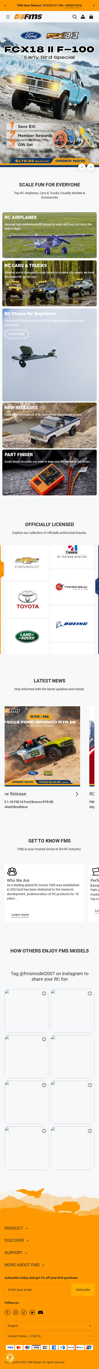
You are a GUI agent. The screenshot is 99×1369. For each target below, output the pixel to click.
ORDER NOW (73, 5)
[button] (8, 17)
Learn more (20, 915)
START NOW (17, 334)
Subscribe (83, 1290)
